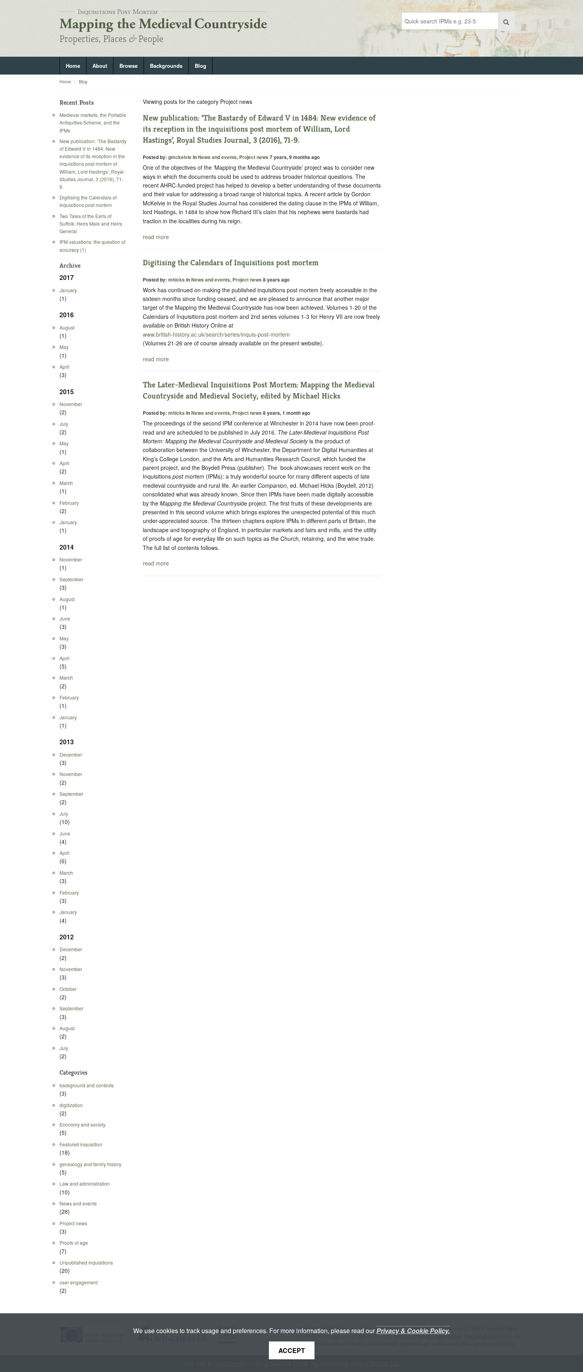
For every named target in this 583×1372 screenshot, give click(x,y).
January (68, 290)
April (64, 366)
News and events (78, 1203)
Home (73, 65)
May (64, 346)
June (64, 618)
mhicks (176, 279)
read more (156, 237)
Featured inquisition (80, 1144)
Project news (73, 1223)
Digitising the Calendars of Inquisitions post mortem (88, 201)
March (66, 482)
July (63, 423)
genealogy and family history (90, 1164)
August (67, 327)
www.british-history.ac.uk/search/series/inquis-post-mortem (216, 334)
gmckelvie (180, 157)
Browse (128, 65)
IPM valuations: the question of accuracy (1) (92, 245)
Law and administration (84, 1183)
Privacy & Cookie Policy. (413, 1330)
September (71, 579)
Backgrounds (166, 65)
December (70, 754)
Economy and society (82, 1124)
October (68, 988)
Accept (291, 1350)
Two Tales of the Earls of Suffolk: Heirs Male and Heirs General (90, 223)
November (70, 403)
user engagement (78, 1282)
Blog (200, 65)
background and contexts (86, 1085)
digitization (71, 1105)
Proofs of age (73, 1242)
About (99, 65)
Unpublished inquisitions (86, 1262)
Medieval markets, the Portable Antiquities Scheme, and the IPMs (92, 122)
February (69, 502)
